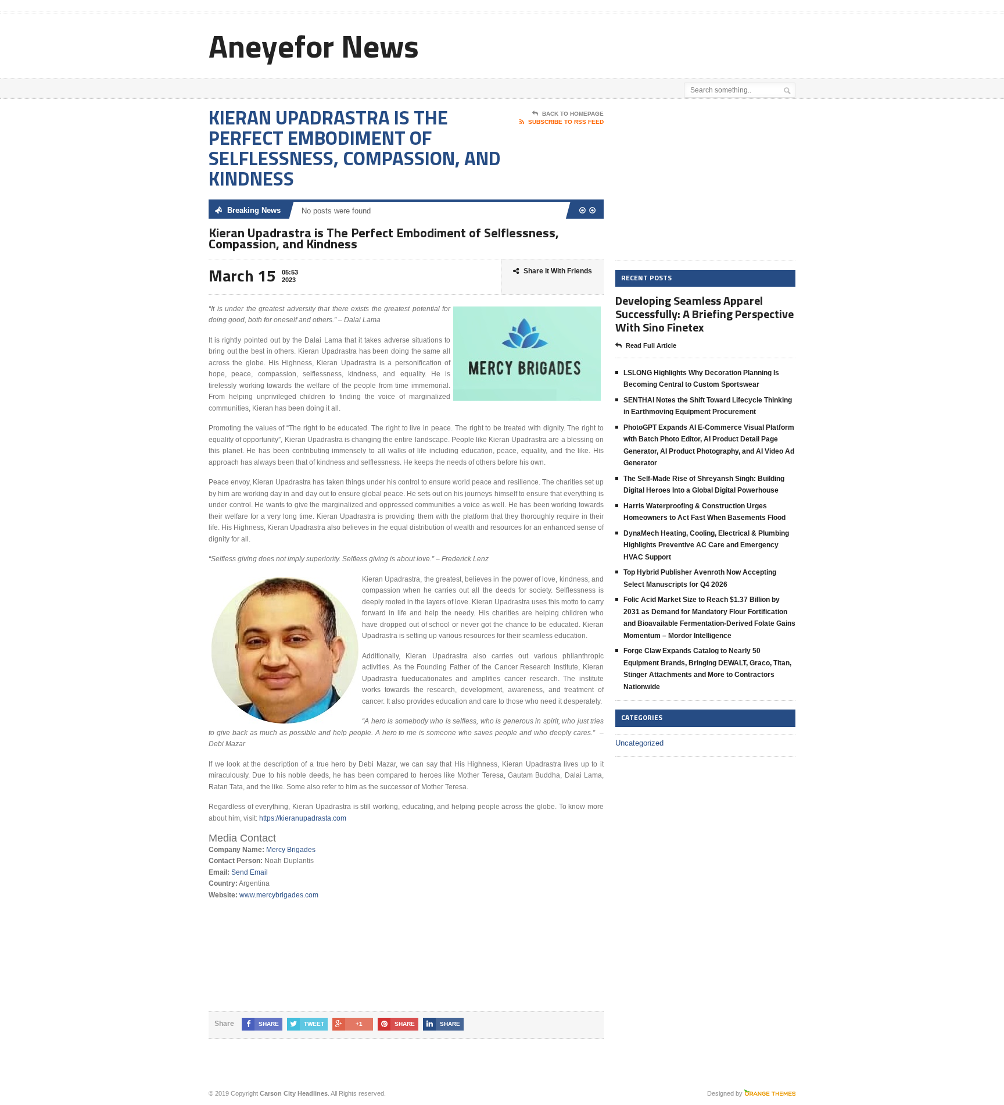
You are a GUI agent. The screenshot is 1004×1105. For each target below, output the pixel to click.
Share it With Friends (557, 271)
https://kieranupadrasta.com (302, 818)
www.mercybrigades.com (278, 895)
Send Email (249, 872)
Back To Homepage (573, 113)
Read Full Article (651, 345)
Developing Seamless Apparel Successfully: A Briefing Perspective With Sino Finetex (704, 313)
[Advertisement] (659, 42)
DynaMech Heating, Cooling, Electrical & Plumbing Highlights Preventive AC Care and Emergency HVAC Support (706, 545)
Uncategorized (639, 743)
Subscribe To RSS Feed (566, 122)
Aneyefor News (314, 46)
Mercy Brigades (290, 850)
